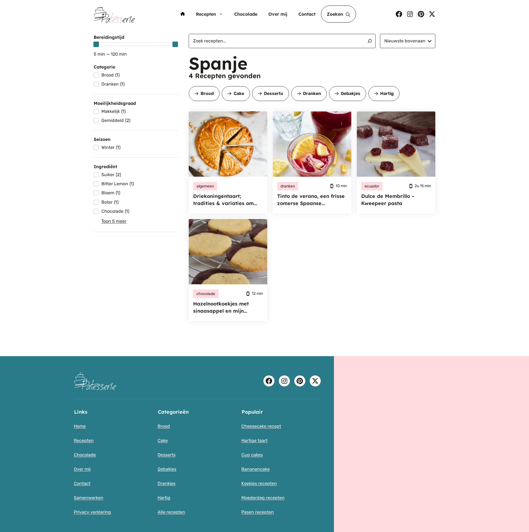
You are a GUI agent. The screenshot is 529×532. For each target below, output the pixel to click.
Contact (306, 14)
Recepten (206, 14)
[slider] (96, 44)
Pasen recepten (257, 512)
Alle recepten (171, 512)
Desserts (273, 93)
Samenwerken (88, 497)
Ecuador (372, 186)
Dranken (312, 93)
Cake (239, 93)
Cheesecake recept (261, 426)
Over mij (277, 14)
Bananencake (255, 469)
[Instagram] (410, 14)
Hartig (387, 93)
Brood (207, 93)
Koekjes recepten (259, 483)
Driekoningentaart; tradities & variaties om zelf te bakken (223, 200)
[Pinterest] (421, 14)
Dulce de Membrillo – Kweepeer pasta (387, 199)
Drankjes (167, 483)
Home (80, 426)
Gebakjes (350, 93)
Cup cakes (252, 454)
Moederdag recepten (263, 497)
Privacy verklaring (92, 512)
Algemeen (205, 186)
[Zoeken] (367, 41)
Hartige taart (254, 440)
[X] (432, 14)
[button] (338, 14)
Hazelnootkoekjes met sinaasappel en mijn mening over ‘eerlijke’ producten (221, 308)
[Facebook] (399, 14)
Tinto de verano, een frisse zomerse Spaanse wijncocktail (311, 200)
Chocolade (245, 14)
